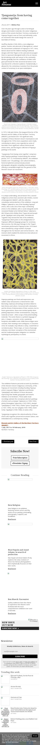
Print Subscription (20, 458)
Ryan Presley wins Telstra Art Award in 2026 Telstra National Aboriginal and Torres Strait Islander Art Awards (24, 710)
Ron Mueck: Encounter (18, 599)
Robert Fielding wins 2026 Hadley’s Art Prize (24, 720)
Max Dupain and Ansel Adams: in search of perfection (18, 552)
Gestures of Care (16, 697)
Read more (12, 519)
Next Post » (33, 441)
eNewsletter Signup (20, 463)
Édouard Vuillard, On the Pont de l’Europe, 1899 (22, 677)
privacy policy (19, 662)
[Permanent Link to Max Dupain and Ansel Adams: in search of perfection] (20, 535)
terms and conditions (30, 662)
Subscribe (20, 656)
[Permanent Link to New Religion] (20, 490)
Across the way (16, 686)
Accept (35, 736)
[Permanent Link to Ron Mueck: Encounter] (20, 585)
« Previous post (7, 441)
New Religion (14, 505)
